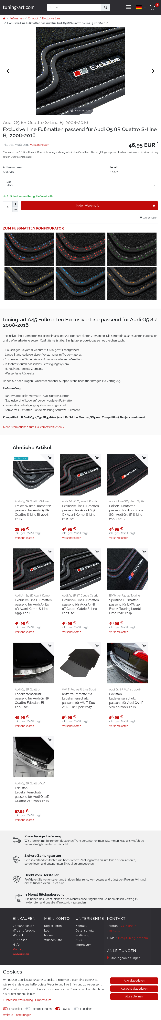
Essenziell (15, 1008)
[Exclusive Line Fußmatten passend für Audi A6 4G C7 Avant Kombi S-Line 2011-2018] (80, 474)
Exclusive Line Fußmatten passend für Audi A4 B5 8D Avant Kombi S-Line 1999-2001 (33, 606)
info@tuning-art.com (133, 938)
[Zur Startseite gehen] (4, 18)
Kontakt (81, 925)
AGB (79, 940)
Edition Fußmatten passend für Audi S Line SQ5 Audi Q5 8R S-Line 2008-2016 (126, 512)
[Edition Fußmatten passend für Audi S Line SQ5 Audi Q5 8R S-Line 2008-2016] (127, 474)
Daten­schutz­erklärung (19, 1000)
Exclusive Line (51, 18)
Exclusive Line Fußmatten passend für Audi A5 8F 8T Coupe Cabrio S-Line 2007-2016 (80, 606)
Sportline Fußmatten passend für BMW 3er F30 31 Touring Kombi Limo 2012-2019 (125, 606)
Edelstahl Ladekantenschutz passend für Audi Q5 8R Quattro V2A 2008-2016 (32, 794)
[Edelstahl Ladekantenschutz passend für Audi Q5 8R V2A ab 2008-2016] (127, 663)
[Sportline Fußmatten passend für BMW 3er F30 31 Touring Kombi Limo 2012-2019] (127, 569)
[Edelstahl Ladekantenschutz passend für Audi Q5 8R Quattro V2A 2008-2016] (33, 757)
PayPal (65, 1008)
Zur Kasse (20, 940)
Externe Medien (42, 1008)
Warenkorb (21, 935)
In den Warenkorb (87, 205)
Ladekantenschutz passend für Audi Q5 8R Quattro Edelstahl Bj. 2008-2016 (32, 700)
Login (48, 930)
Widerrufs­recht (24, 930)
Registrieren (53, 925)
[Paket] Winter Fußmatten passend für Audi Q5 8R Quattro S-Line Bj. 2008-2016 (33, 512)
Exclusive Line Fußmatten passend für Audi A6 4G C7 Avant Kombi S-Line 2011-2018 (80, 512)
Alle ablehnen (134, 996)
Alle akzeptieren (134, 980)
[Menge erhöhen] (15, 204)
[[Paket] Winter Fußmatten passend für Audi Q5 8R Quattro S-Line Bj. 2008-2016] (33, 474)
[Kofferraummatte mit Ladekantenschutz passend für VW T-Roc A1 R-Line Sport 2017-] (80, 663)
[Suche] (105, 7)
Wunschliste (149, 217)
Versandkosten (39, 144)
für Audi (33, 18)
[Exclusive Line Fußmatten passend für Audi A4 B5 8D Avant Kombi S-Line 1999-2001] (33, 569)
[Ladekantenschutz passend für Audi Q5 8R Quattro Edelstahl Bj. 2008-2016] (33, 663)
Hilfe (16, 944)
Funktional (86, 1008)
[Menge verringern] (15, 209)
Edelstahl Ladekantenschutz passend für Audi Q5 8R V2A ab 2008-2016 (126, 700)
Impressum (84, 944)
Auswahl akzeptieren (134, 988)
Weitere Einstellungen (17, 1014)
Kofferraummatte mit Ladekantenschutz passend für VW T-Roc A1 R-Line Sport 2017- (78, 700)
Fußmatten (17, 18)
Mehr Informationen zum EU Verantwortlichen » (33, 427)
